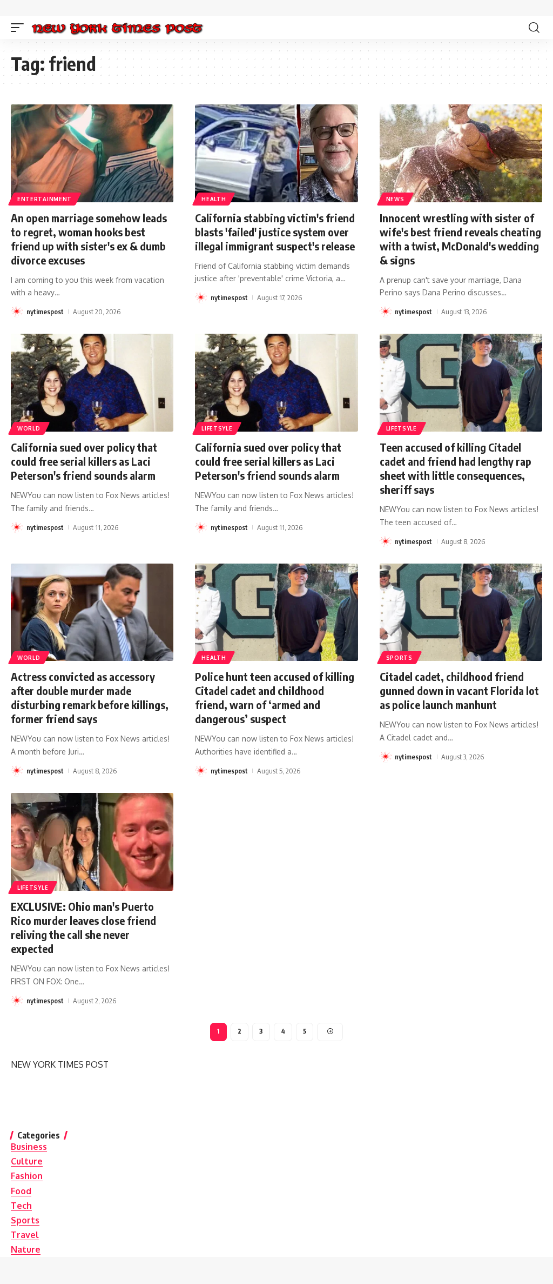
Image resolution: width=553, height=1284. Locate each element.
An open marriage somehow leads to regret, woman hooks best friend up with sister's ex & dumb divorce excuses (89, 239)
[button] (20, 27)
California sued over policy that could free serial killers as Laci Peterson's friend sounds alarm (84, 461)
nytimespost (45, 311)
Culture (27, 1161)
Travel (25, 1234)
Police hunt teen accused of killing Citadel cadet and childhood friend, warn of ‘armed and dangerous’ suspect (274, 697)
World (29, 428)
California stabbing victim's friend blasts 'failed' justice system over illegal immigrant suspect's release (275, 232)
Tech (21, 1205)
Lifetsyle (216, 428)
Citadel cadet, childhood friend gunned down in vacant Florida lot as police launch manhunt (459, 690)
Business (29, 1146)
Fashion (27, 1175)
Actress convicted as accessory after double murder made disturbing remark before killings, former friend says (89, 697)
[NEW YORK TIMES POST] (117, 27)
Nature (26, 1249)
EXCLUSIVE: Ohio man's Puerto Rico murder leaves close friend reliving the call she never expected (83, 927)
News (395, 199)
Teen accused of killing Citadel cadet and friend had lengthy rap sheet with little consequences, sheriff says (455, 468)
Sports (399, 657)
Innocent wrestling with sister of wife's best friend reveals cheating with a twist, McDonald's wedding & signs (460, 239)
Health (213, 199)
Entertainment (44, 199)
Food (21, 1191)
